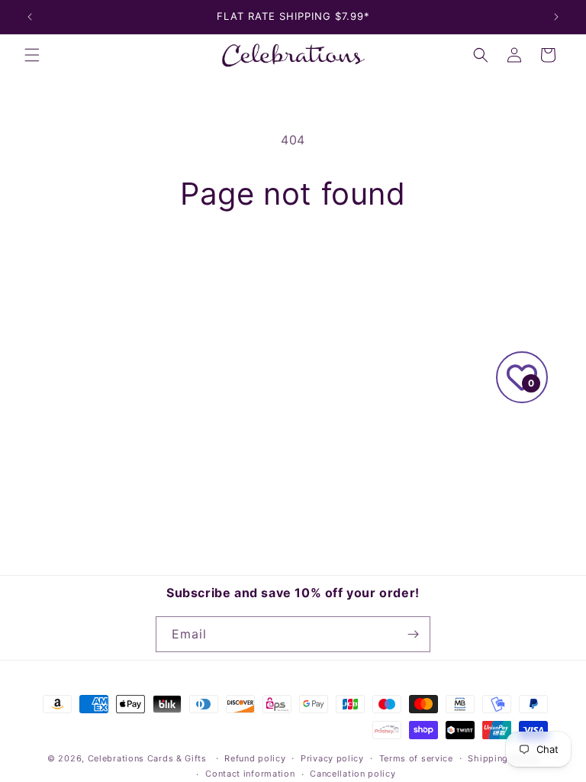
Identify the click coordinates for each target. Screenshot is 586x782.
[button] (32, 55)
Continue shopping (293, 262)
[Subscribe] (413, 634)
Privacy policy (332, 758)
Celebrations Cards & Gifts (147, 758)
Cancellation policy (352, 773)
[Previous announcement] (30, 17)
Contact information (250, 773)
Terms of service (416, 758)
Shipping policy (503, 758)
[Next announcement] (556, 17)
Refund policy (254, 758)
